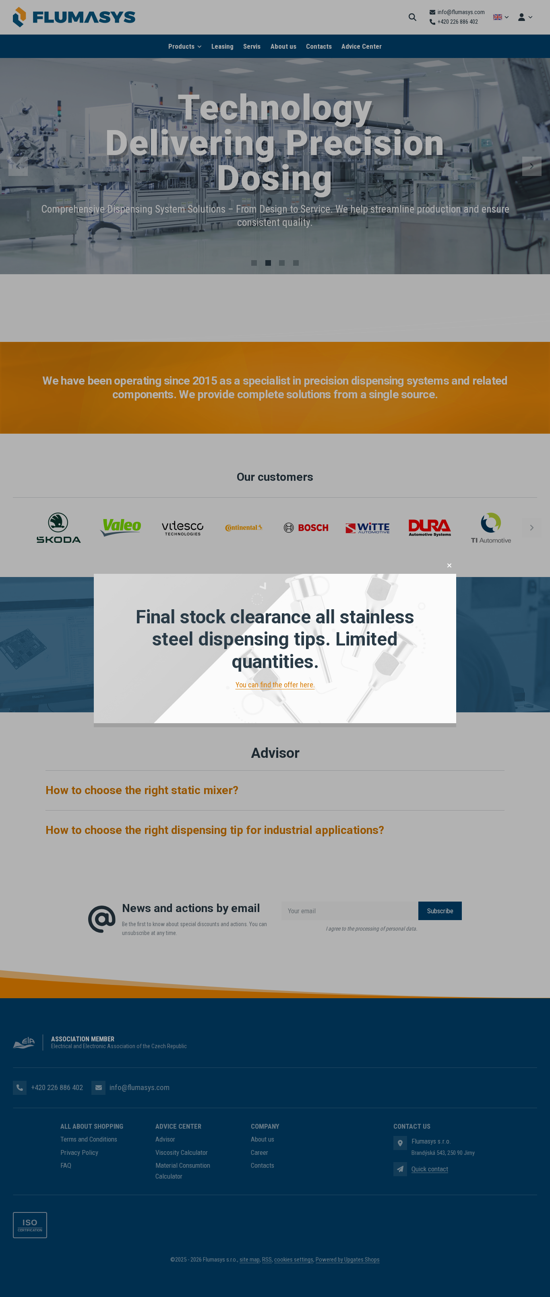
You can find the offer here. (275, 685)
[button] (449, 565)
